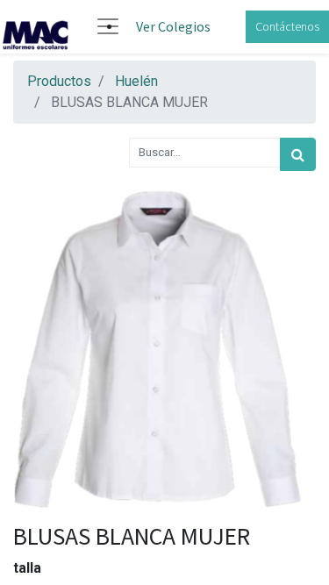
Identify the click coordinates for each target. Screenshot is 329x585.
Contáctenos (287, 26)
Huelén (136, 81)
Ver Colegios (173, 26)
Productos (59, 81)
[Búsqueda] (298, 154)
